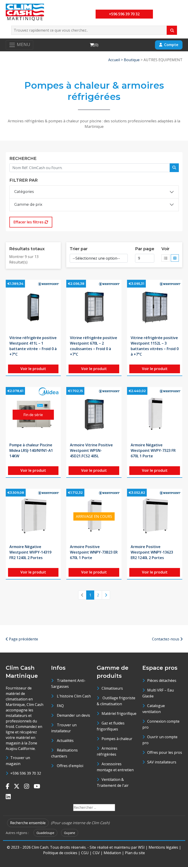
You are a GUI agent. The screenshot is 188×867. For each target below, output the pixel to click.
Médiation (112, 852)
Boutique (132, 59)
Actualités (65, 740)
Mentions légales (163, 847)
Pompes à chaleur (117, 738)
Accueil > (116, 59)
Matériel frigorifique (119, 713)
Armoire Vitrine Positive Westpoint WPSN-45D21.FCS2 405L (91, 450)
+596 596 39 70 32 (124, 13)
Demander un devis (73, 715)
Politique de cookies (60, 852)
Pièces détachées (161, 680)
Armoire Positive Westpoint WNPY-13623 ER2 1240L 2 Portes (152, 552)
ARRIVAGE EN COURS (94, 516)
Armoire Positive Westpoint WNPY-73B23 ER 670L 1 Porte (94, 552)
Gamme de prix (28, 204)
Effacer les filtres (29, 222)
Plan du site (135, 852)
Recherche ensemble (28, 822)
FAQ (60, 705)
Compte (171, 44)
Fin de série (33, 414)
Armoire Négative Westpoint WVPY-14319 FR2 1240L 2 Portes (30, 552)
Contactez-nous (166, 639)
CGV (96, 852)
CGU (85, 852)
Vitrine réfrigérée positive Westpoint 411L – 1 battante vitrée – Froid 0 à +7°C (33, 346)
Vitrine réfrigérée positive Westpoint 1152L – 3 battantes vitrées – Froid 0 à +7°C (155, 346)
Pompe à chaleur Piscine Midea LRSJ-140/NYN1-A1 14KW (31, 450)
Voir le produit (33, 368)
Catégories (24, 191)
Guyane (69, 833)
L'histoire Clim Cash (74, 696)
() (94, 44)
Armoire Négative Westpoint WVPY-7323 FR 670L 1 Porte (153, 450)
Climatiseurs (112, 688)
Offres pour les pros (164, 752)
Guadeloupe (45, 833)
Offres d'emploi (70, 765)
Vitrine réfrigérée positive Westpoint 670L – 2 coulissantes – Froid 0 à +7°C (93, 346)
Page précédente (23, 639)
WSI (141, 847)
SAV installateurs (161, 762)
